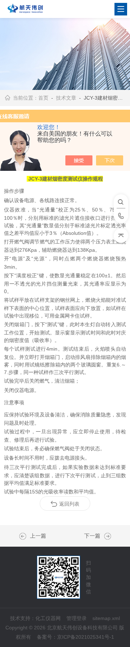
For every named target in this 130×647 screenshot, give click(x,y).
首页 (43, 98)
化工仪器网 (48, 618)
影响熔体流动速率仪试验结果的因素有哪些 (24, 536)
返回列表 (69, 504)
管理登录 (76, 618)
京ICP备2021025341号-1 (85, 637)
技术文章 (66, 98)
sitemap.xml (106, 618)
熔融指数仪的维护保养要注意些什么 (105, 536)
